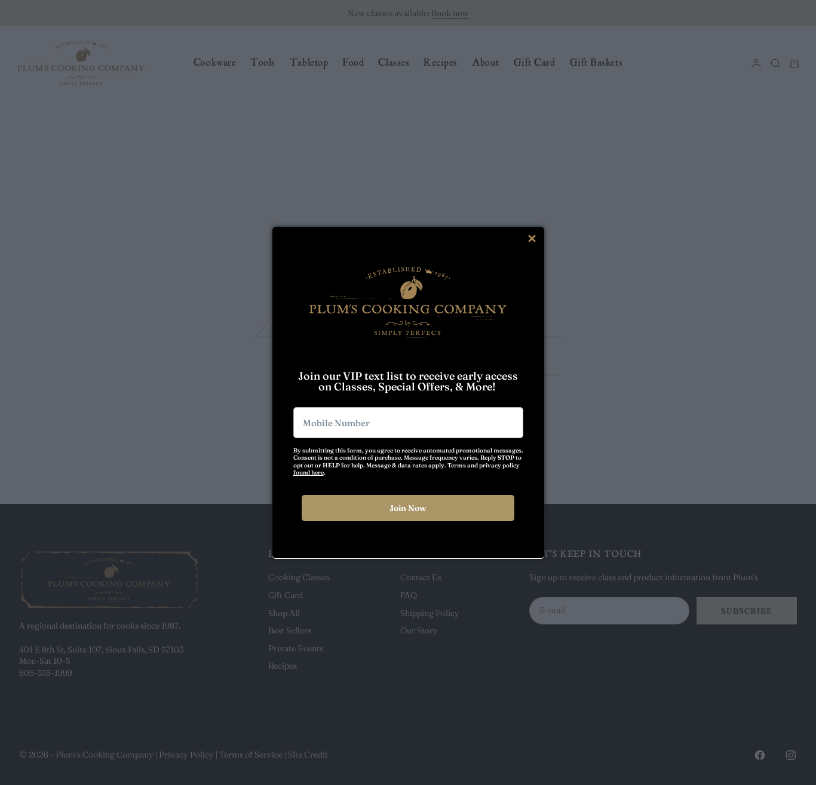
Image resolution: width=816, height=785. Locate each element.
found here (308, 472)
